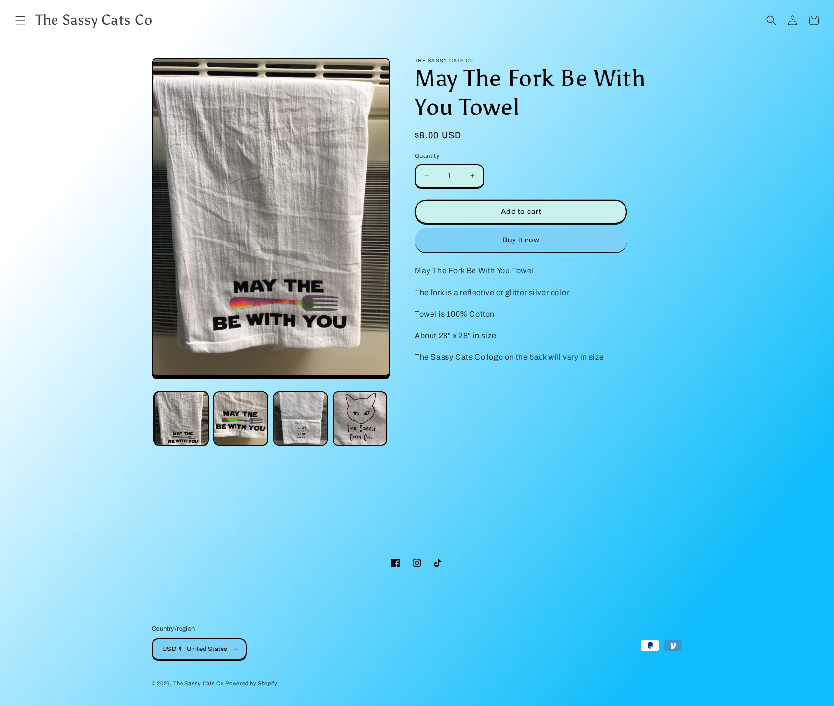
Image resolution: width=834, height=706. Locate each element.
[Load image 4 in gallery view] (360, 418)
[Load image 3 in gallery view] (300, 418)
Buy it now (521, 240)
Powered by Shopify (251, 683)
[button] (20, 20)
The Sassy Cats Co (198, 683)
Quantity (427, 156)
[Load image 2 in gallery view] (240, 418)
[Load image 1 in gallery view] (181, 418)
